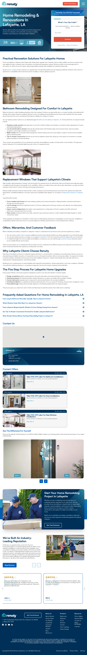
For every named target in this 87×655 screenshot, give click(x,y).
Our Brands (49, 620)
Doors (62, 620)
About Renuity (50, 616)
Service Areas (50, 618)
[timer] (35, 373)
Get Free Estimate (70, 4)
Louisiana (14, 70)
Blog (47, 631)
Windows (63, 618)
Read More (78, 593)
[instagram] (6, 625)
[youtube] (9, 625)
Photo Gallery (79, 616)
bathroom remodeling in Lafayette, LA (49, 120)
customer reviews (66, 239)
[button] (43, 337)
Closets (62, 625)
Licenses (77, 626)
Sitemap (82, 651)
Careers (48, 628)
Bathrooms (63, 616)
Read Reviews (10, 565)
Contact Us (78, 620)
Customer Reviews (48, 625)
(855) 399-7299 (9, 622)
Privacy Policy (61, 45)
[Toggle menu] (83, 3)
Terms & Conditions (72, 45)
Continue (68, 39)
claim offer (30, 381)
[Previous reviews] (34, 565)
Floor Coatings (64, 627)
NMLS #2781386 (78, 623)
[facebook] (3, 625)
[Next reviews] (39, 565)
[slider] (43, 458)
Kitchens (62, 622)
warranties (43, 237)
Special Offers (79, 618)
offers (22, 235)
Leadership (49, 622)
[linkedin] (12, 625)
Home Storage (64, 629)
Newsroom (49, 633)
